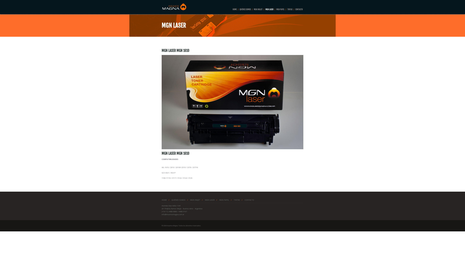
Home (235, 9)
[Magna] (174, 7)
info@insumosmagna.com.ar (173, 214)
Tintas (289, 9)
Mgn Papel (280, 9)
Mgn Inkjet (258, 9)
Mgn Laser (269, 9)
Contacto (299, 9)
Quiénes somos (245, 9)
